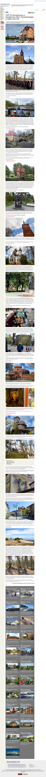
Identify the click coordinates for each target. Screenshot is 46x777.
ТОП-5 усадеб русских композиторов (11, 676)
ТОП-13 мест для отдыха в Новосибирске (27, 676)
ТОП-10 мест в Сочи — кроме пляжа (11, 747)
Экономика (1, 10)
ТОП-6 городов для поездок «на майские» (26, 690)
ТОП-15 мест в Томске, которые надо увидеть (26, 662)
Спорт (1, 15)
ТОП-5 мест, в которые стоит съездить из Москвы (12, 719)
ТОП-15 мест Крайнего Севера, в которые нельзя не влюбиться (12, 603)
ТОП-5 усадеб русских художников (11, 662)
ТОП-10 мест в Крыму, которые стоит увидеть (26, 733)
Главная (1, 7)
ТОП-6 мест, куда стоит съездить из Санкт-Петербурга (11, 705)
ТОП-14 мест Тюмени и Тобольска (26, 589)
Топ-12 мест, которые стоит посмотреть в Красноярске (26, 646)
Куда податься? (10, 732)
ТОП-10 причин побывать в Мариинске (12, 631)
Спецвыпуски (1, 18)
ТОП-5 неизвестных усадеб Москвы (12, 646)
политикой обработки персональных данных (27, 770)
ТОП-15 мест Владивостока (27, 616)
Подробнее (25, 774)
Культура (1, 13)
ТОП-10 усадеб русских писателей (11, 690)
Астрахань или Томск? (11, 588)
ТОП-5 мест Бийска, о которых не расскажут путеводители (26, 705)
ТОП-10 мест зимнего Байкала (26, 602)
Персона (1, 12)
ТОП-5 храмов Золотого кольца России (12, 617)
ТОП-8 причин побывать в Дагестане (27, 631)
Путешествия (1, 16)
